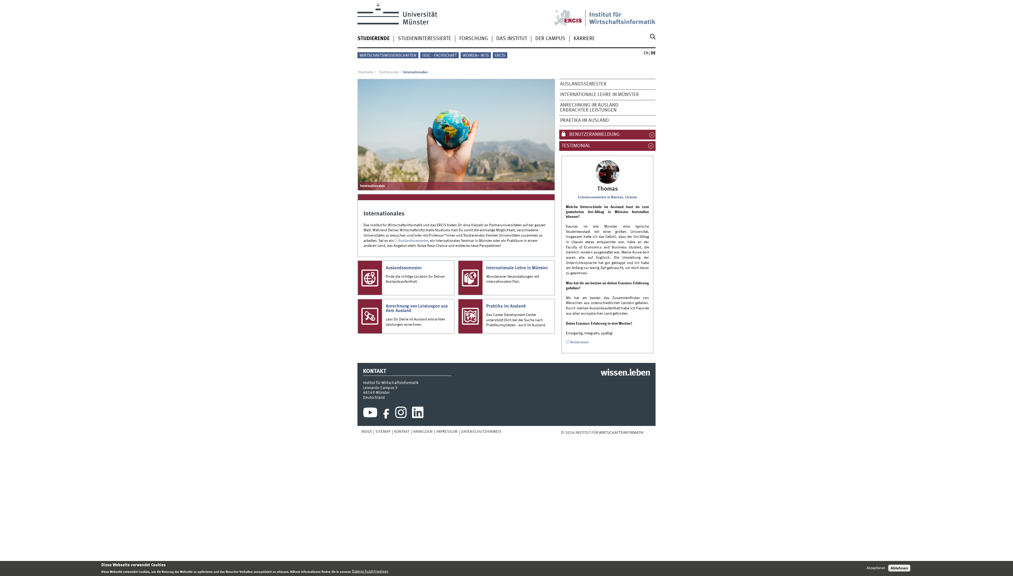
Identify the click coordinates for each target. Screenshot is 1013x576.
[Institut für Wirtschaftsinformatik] (622, 14)
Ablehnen (899, 568)
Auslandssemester (583, 84)
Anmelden (423, 432)
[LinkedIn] (417, 413)
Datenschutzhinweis (481, 432)
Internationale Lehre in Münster (599, 94)
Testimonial (579, 145)
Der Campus (550, 38)
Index (366, 432)
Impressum (446, 432)
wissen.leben (625, 373)
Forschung (473, 38)
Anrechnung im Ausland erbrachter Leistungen (589, 108)
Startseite (365, 72)
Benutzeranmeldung (594, 134)
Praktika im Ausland (584, 120)
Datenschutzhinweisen (370, 571)
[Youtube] (370, 413)
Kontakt (401, 432)
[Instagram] (401, 413)
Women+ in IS (476, 56)
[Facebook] (386, 413)
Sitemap (382, 432)
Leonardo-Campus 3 (380, 388)
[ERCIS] (571, 14)
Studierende (373, 38)
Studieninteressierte (424, 38)
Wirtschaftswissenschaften (388, 56)
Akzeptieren (876, 568)
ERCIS (500, 56)
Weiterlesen (579, 342)
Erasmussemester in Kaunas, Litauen (607, 197)
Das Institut (511, 38)
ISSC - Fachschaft (439, 56)
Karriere (584, 38)
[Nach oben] (647, 433)
